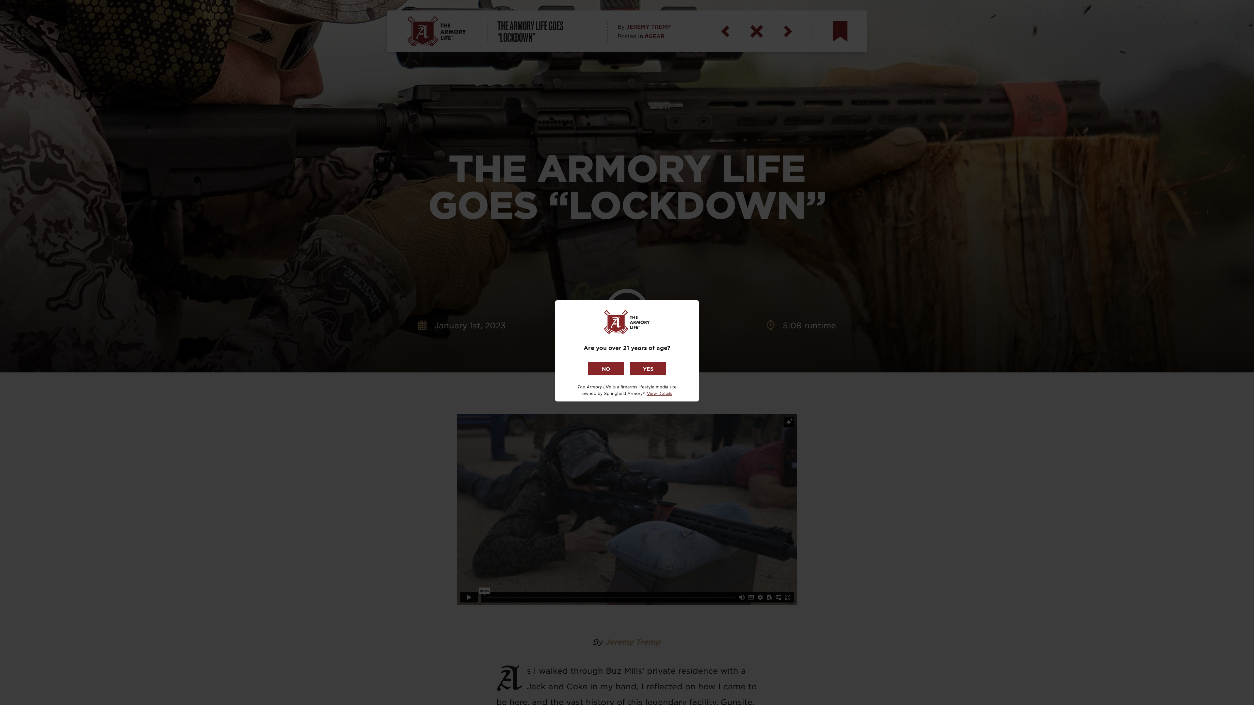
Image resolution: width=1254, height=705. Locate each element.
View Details (659, 393)
